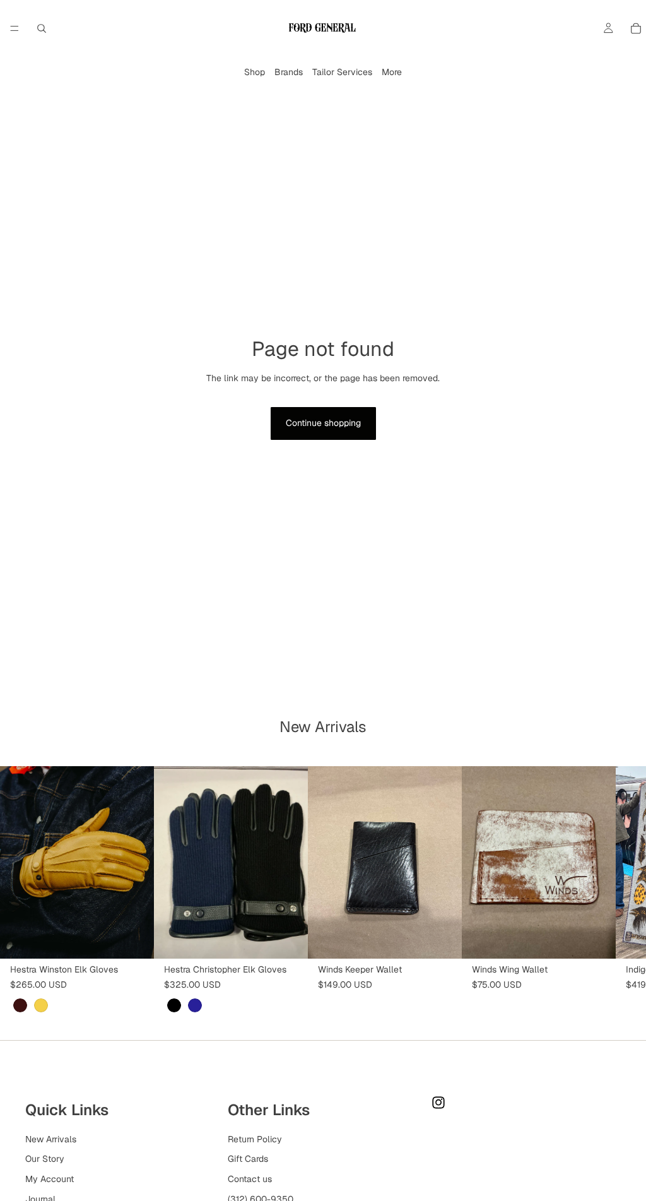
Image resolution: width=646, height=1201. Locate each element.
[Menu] (14, 28)
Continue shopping (323, 423)
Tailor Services (342, 72)
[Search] (42, 28)
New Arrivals (50, 1139)
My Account (49, 1179)
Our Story (44, 1159)
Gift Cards (248, 1159)
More (392, 72)
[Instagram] (438, 1102)
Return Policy (255, 1139)
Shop (254, 72)
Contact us (250, 1179)
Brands (288, 72)
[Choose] (134, 939)
